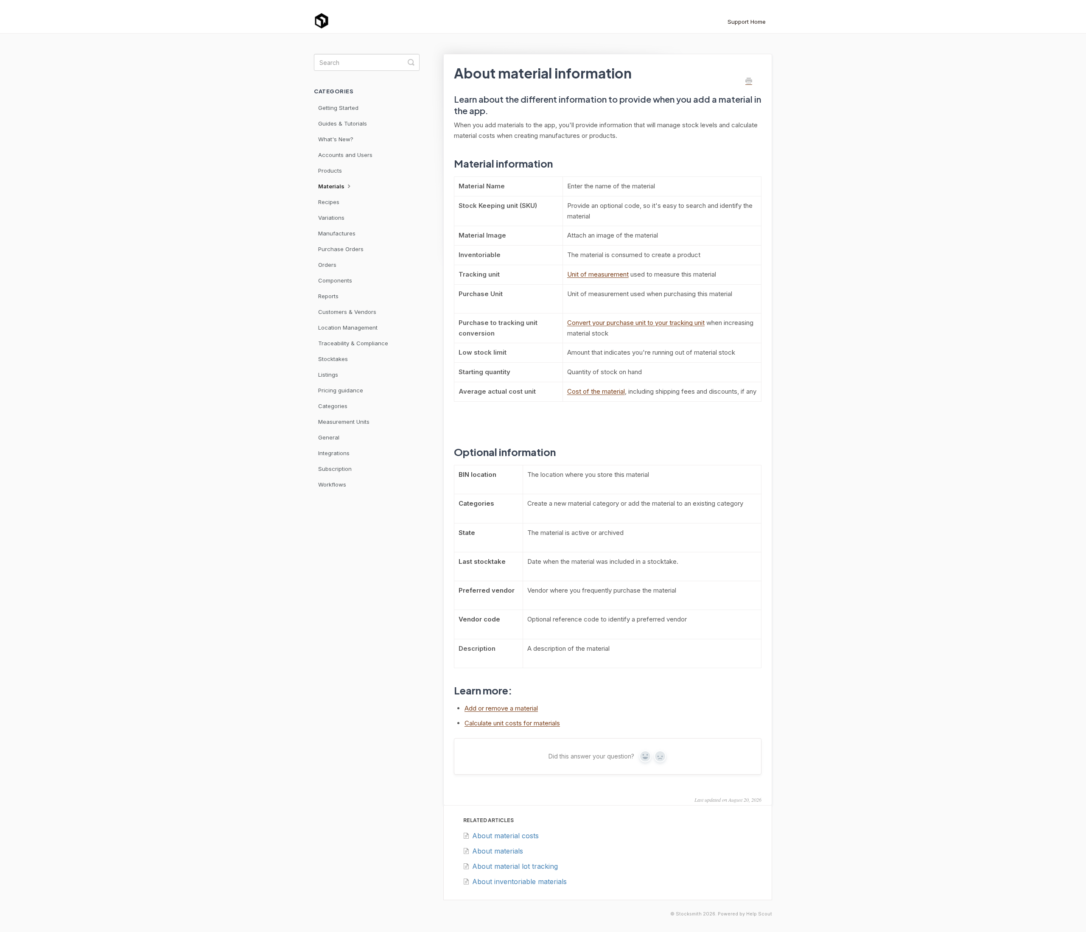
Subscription (335, 468)
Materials (332, 186)
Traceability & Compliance (353, 343)
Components (335, 280)
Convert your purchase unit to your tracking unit (636, 323)
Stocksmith (689, 914)
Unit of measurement (598, 274)
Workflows (332, 484)
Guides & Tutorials (342, 123)
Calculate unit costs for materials (512, 723)
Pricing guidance (340, 390)
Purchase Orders (341, 249)
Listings (328, 374)
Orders (327, 264)
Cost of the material (596, 391)
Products (330, 170)
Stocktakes (333, 358)
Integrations (334, 453)
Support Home (747, 21)
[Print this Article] (748, 81)
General (328, 437)
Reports (328, 296)
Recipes (328, 202)
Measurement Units (343, 421)
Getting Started (338, 107)
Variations (331, 217)
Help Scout (759, 914)
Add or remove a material (501, 708)
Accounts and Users (345, 154)
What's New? (335, 139)
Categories (332, 406)
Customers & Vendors (347, 311)
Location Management (348, 327)
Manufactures (336, 233)
